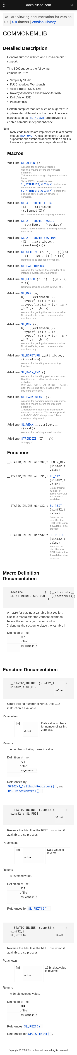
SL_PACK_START (33, 397)
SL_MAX (27, 293)
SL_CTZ (55, 476)
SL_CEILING (30, 252)
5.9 (15, 22)
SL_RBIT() (33, 1026)
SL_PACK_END (31, 372)
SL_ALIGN (38, 117)
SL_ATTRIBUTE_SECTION (38, 238)
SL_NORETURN (31, 355)
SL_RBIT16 (57, 535)
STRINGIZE (29, 438)
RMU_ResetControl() (25, 791)
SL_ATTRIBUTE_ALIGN (36, 203)
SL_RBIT (56, 505)
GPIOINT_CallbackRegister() (32, 786)
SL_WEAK (28, 424)
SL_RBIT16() (39, 908)
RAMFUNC (27, 135)
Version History (44, 22)
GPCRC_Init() (39, 1034)
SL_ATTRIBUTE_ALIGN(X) (37, 184)
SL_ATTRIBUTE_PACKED (37, 221)
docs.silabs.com (38, 5)
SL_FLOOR (29, 279)
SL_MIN (27, 324)
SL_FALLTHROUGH (33, 266)
